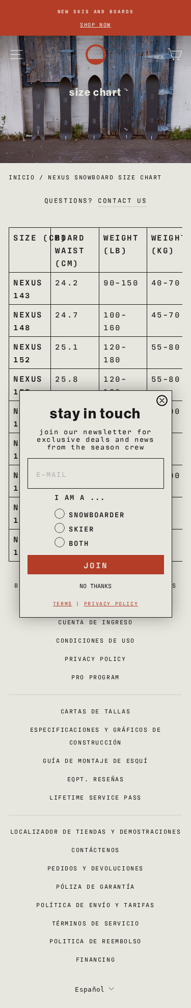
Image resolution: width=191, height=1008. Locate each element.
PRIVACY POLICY (111, 603)
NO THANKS (95, 585)
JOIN (96, 564)
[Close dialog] (162, 400)
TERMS (62, 603)
